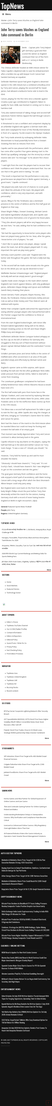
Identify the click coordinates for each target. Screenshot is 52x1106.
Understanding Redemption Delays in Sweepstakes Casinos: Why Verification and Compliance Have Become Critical (25, 817)
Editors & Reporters (14, 636)
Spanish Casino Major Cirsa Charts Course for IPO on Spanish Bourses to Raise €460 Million (24, 967)
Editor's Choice (12, 622)
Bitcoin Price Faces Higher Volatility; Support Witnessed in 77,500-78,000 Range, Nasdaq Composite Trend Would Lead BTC (26, 936)
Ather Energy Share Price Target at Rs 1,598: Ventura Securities (25, 876)
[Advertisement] (26, 1074)
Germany (24, 513)
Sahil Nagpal (7, 41)
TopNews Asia (12, 673)
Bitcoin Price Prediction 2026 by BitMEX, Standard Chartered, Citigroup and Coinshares (24, 920)
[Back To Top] (48, 1103)
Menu (8, 14)
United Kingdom (14, 513)
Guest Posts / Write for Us (17, 643)
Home (3, 20)
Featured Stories (13, 589)
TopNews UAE (12, 680)
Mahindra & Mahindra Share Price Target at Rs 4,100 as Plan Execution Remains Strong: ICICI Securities (23, 861)
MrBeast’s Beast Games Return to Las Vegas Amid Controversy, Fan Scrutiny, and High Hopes (26, 980)
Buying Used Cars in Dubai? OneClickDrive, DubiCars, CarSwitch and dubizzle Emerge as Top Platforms (26, 869)
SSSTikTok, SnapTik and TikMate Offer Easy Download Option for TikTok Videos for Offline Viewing (25, 1021)
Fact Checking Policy (14, 650)
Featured (11, 507)
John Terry (11, 510)
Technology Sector (14, 593)
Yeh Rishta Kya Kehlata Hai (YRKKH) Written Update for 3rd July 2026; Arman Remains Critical (24, 1013)
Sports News (20, 507)
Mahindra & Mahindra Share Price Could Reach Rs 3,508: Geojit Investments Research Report (24, 882)
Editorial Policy (12, 640)
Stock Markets (12, 585)
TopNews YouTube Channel (17, 625)
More (49, 570)
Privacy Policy (12, 647)
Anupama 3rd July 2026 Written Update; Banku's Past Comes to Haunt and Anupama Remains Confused (24, 1029)
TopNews (12, 5)
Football (28, 507)
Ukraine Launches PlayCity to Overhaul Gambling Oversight (23, 973)
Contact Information (14, 632)
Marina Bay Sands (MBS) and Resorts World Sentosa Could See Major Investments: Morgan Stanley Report (24, 959)
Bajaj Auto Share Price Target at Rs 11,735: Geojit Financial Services (26, 889)
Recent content (12, 691)
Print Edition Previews (15, 654)
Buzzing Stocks (12, 687)
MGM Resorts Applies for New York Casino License (19, 952)
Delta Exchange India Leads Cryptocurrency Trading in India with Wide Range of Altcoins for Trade (25, 912)
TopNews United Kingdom (16, 677)
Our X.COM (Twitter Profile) (17, 629)
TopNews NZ (11, 684)
